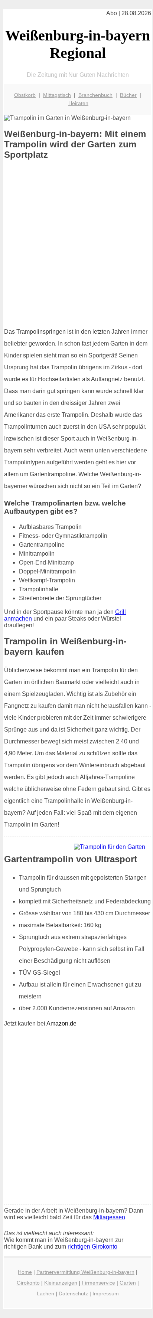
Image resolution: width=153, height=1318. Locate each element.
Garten (128, 1283)
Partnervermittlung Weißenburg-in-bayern (85, 1272)
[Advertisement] (76, 243)
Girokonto (28, 1283)
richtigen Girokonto (92, 1246)
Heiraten (78, 103)
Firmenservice (98, 1283)
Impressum (105, 1293)
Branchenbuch (95, 95)
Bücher (128, 95)
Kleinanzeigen (60, 1283)
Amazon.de (61, 1023)
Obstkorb (25, 95)
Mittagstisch (57, 95)
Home (25, 1272)
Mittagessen (109, 1217)
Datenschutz (73, 1293)
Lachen (45, 1293)
